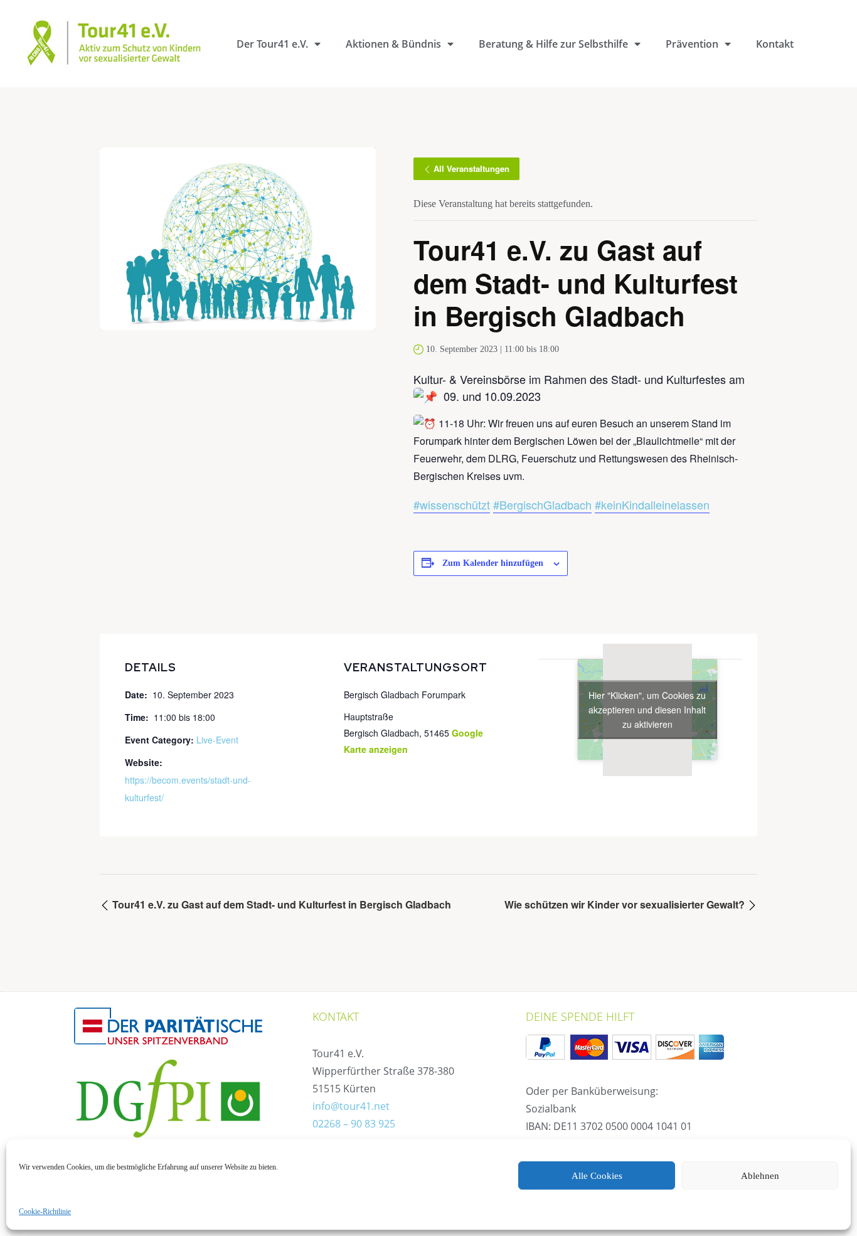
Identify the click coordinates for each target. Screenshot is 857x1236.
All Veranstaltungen (471, 168)
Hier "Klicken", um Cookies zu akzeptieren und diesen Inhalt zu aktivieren (647, 709)
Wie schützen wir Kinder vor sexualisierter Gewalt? (625, 904)
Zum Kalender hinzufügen (492, 563)
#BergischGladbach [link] (542, 504)
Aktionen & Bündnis (393, 44)
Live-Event (217, 739)
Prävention (692, 44)
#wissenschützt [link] (451, 504)
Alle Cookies (597, 1176)
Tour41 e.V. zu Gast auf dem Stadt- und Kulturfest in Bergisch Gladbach (280, 904)
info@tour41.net (351, 1106)
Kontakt (775, 44)
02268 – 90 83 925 (353, 1124)
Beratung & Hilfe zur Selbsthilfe (553, 44)
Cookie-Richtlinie (45, 1211)
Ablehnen (760, 1176)
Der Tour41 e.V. (272, 44)
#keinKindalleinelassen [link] (652, 504)
